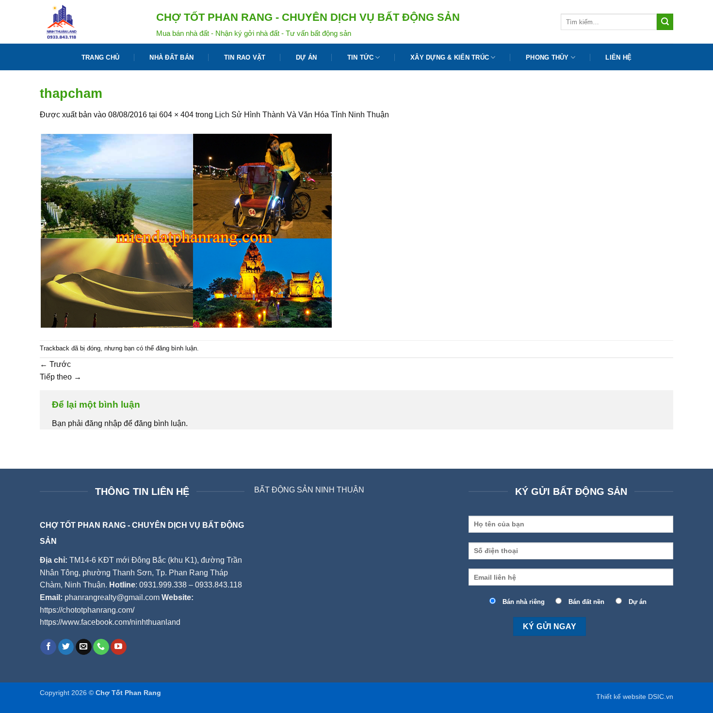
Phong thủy (547, 57)
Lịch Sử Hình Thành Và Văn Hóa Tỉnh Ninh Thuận (302, 115)
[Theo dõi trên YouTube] (119, 647)
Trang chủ (100, 57)
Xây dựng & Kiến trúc (449, 57)
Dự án (306, 57)
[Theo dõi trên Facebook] (48, 647)
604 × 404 (176, 115)
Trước (55, 364)
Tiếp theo (60, 377)
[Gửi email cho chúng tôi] (84, 647)
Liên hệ (618, 57)
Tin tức (360, 57)
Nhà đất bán (171, 57)
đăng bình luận (176, 348)
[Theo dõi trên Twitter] (66, 647)
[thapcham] (186, 230)
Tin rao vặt (245, 57)
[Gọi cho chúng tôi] (101, 647)
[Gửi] (665, 22)
